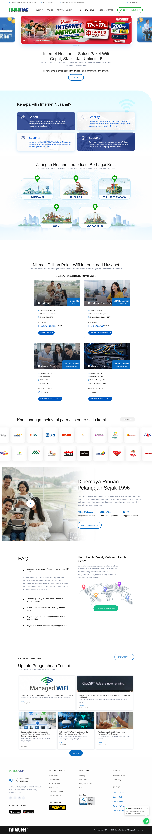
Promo (50, 10)
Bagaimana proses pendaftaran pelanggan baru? (47, 625)
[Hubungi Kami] (146, 821)
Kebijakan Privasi (85, 783)
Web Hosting (53, 787)
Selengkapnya (45, 332)
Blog (79, 10)
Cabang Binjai (118, 801)
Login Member (134, 2)
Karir (81, 787)
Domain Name (54, 780)
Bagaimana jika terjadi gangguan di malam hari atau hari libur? (46, 618)
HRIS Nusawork (55, 795)
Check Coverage (105, 10)
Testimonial (83, 780)
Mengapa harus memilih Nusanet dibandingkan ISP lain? (48, 570)
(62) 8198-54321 (23, 781)
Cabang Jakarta (118, 810)
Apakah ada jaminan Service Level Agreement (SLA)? (46, 608)
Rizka (22, 701)
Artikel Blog (117, 780)
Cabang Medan (118, 793)
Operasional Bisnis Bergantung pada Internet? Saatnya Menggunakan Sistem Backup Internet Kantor (35, 734)
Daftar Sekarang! (88, 525)
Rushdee (81, 705)
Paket (38, 10)
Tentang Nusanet (64, 10)
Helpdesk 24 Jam (119, 776)
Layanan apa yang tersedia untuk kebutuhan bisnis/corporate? (45, 599)
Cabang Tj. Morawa (120, 806)
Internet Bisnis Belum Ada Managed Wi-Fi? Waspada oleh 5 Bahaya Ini (47, 695)
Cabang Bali (117, 797)
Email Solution (54, 783)
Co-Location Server (56, 791)
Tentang (82, 776)
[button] (2, 29)
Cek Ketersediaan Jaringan (106, 608)
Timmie (100, 742)
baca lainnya (123, 657)
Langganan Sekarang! (129, 10)
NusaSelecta (53, 776)
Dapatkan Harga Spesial (99, 332)
